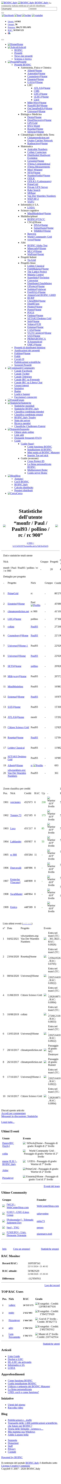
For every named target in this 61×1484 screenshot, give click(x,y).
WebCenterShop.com (48, 1206)
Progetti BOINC (22, 64)
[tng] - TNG (13, 1227)
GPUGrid (32, 123)
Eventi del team (52, 1186)
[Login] (2, 12)
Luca (12, 828)
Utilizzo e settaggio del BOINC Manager (29, 1386)
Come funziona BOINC (39, 446)
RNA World (33, 126)
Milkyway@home (17, 676)
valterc (12, 1305)
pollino (34, 666)
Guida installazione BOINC (22, 1383)
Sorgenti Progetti (23, 365)
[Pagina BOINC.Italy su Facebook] (8, 15)
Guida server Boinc (37, 473)
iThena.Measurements (38, 166)
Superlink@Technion (38, 277)
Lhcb (36, 99)
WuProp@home (35, 254)
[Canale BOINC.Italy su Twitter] (26, 15)
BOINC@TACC (36, 219)
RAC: (10, 30)
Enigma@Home (16, 696)
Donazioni (13, 1443)
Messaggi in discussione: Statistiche (19, 1116)
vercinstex (15, 802)
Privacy (12, 1449)
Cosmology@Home (18, 635)
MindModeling (15, 686)
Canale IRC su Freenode (27, 379)
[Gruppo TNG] (3, 1227)
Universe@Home (36, 111)
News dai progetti (23, 56)
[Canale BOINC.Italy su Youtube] (17, 15)
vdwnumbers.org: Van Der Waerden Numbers (17, 773)
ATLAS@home (42, 88)
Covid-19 (19, 359)
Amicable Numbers (37, 149)
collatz (11, 626)
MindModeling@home (39, 213)
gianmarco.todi (44, 1233)
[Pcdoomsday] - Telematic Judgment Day (20, 1221)
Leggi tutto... (7, 1122)
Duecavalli (15, 867)
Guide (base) (27, 443)
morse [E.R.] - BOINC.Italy (9, 1163)
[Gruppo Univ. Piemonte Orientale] (3, 1234)
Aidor (5, 1170)
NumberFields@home (38, 175)
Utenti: (11, 21)
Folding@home (22, 353)
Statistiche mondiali (24, 405)
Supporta (12, 1440)
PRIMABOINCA (36, 338)
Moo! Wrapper (34, 169)
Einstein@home (35, 79)
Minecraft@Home (36, 248)
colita (5, 1153)
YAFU (30, 201)
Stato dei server (22, 420)
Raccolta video (15, 1407)
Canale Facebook (23, 370)
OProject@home (36, 286)
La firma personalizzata (20, 1389)
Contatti (12, 1451)
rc (32, 765)
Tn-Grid (31, 260)
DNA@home (41, 225)
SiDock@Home (35, 131)
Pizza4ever (8, 1178)
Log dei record (52, 1285)
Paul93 (34, 626)
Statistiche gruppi (50, 1249)
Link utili (19, 435)
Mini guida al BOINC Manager (43, 452)
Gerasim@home (35, 161)
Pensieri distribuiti (23, 490)
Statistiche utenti (51, 1343)
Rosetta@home (35, 128)
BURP (30, 298)
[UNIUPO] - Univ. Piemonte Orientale (16, 1234)
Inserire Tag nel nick (37, 455)
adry (11, 1328)
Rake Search (33, 190)
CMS (36, 91)
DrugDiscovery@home (39, 120)
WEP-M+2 (33, 198)
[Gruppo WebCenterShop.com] (3, 1206)
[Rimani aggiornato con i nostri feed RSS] (37, 15)
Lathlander (15, 841)
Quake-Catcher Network (40, 140)
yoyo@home (34, 239)
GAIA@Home (35, 82)
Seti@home (33, 321)
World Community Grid (39, 236)
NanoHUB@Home (37, 105)
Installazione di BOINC (39, 449)
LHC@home (40, 93)
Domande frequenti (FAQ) (28, 438)
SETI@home (14, 666)
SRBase (31, 193)
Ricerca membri (22, 423)
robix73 (41, 1221)
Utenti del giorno (16, 1404)
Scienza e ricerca (23, 59)
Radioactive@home (37, 143)
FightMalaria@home (38, 268)
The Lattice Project (37, 271)
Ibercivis (31, 233)
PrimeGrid (32, 184)
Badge (17, 391)
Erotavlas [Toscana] (15, 881)
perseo (40, 1227)
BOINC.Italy (21, 484)
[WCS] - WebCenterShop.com (18, 1206)
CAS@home (34, 330)
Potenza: (11, 27)
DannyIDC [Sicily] (8, 1144)
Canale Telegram (23, 376)
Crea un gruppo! (21, 1249)
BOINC (18, 50)
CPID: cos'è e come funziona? (23, 1392)
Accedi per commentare (13, 1113)
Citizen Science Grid (18, 727)
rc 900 (13, 854)
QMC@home (34, 344)
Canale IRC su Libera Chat (28, 382)
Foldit (17, 356)
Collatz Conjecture (37, 152)
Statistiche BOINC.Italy (26, 408)
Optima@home (35, 315)
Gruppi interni (21, 385)
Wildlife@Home (42, 231)
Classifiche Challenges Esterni (29, 426)
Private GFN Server (37, 187)
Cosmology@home (37, 76)
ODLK (31, 178)
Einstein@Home (16, 603)
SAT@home (33, 335)
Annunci (18, 478)
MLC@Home (34, 251)
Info (4, 1249)
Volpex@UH (34, 324)
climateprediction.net (18, 611)
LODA (31, 207)
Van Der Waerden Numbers (41, 196)
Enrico (13, 907)
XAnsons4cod (34, 341)
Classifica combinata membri (29, 411)
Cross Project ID (35, 461)
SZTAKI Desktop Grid (39, 318)
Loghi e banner (22, 394)
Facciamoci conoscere (25, 397)
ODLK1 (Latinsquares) (39, 181)
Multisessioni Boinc (37, 470)
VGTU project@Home (39, 333)
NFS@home (33, 172)
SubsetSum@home (44, 228)
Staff (10, 1446)
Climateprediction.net (38, 137)
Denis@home (34, 117)
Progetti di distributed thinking (29, 347)
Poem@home (34, 309)
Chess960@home (36, 300)
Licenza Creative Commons (15, 1465)
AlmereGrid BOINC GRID (41, 295)
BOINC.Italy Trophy (25, 417)
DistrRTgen (33, 303)
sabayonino (42, 1213)
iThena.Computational (38, 163)
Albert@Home (15, 765)
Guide (17, 440)
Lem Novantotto (14, 1335)
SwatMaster (16, 894)
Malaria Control (35, 274)
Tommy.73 (15, 815)
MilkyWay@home (36, 102)
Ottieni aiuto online (24, 432)
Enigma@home (35, 327)
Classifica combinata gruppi (28, 414)
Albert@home (34, 70)
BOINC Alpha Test (37, 245)
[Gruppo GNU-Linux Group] (3, 1213)
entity (11, 1312)
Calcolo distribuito (23, 487)
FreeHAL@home (36, 292)
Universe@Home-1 (18, 645)
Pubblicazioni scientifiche (27, 362)
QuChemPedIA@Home (39, 108)
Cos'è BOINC (21, 481)
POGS (30, 312)
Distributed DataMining (39, 283)
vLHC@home (41, 96)
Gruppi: (11, 24)
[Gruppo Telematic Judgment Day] (3, 1221)
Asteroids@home (36, 73)
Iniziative (19, 388)
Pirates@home (34, 306)
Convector (32, 280)
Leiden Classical (35, 266)
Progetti (18, 53)
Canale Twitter (21, 373)
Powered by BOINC (12, 1457)
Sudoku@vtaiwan (36, 289)
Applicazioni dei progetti (27, 350)
